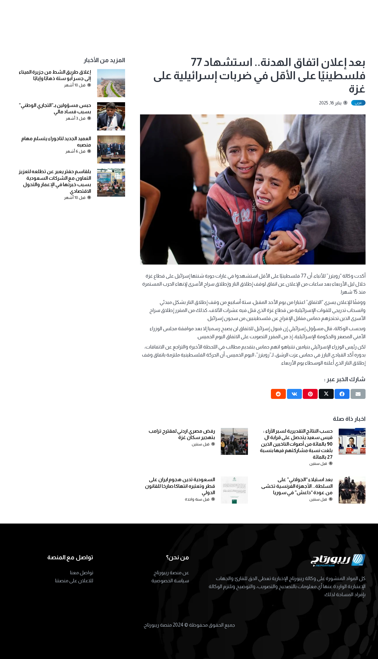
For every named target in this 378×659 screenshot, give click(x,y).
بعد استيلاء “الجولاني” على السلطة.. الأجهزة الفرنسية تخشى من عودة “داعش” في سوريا (297, 486)
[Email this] (358, 394)
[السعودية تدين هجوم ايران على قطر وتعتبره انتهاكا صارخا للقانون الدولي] (234, 480)
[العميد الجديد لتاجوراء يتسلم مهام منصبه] (111, 139)
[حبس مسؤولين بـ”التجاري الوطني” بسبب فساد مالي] (111, 106)
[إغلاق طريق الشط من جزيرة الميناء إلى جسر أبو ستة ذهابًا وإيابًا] (111, 73)
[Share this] (342, 394)
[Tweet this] (326, 394)
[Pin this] (310, 394)
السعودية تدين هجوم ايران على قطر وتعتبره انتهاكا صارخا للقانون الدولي (180, 486)
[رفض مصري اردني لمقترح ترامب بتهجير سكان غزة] (234, 432)
